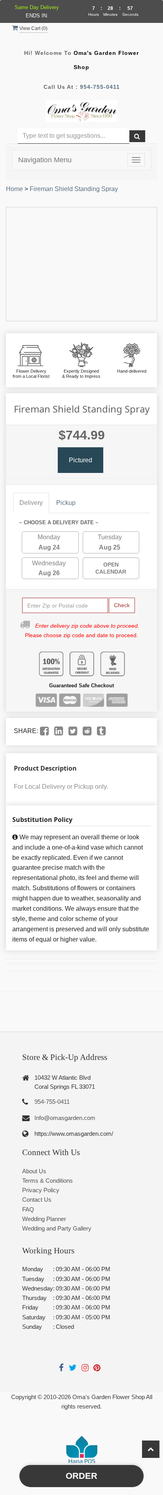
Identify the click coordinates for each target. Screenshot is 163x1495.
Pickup (66, 502)
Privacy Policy (40, 1190)
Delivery (31, 502)
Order (81, 1476)
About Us (34, 1171)
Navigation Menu (45, 160)
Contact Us (36, 1199)
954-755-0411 (100, 87)
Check (122, 605)
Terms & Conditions (47, 1180)
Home (14, 189)
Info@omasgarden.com (64, 1117)
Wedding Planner (44, 1219)
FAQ (28, 1209)
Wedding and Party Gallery (56, 1228)
